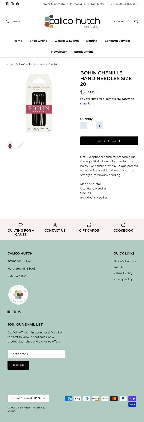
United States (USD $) (123, 3)
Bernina (91, 40)
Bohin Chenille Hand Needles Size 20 (36, 64)
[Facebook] (7, 3)
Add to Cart (109, 141)
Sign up (18, 365)
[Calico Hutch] (72, 21)
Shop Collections (124, 261)
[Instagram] (12, 3)
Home (18, 40)
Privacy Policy (123, 279)
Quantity (86, 119)
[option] (39, 103)
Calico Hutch (23, 407)
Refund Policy (123, 273)
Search (118, 267)
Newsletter (59, 51)
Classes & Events (67, 40)
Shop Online (38, 40)
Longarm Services (117, 40)
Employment (83, 51)
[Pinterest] (17, 3)
